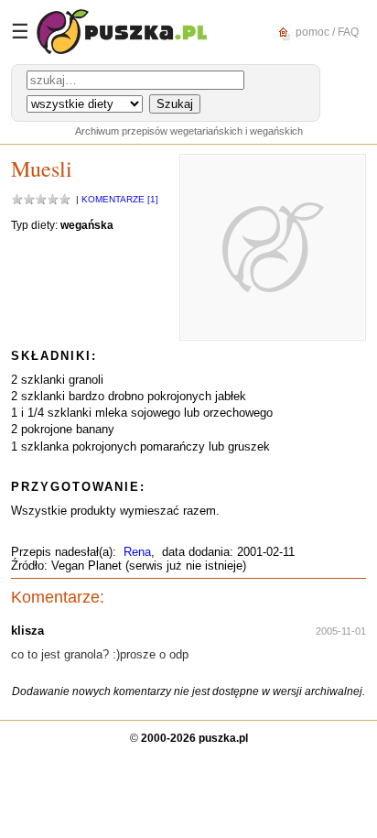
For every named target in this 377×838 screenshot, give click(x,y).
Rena (137, 552)
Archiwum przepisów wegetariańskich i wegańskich (189, 130)
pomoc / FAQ (326, 31)
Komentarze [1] (119, 199)
